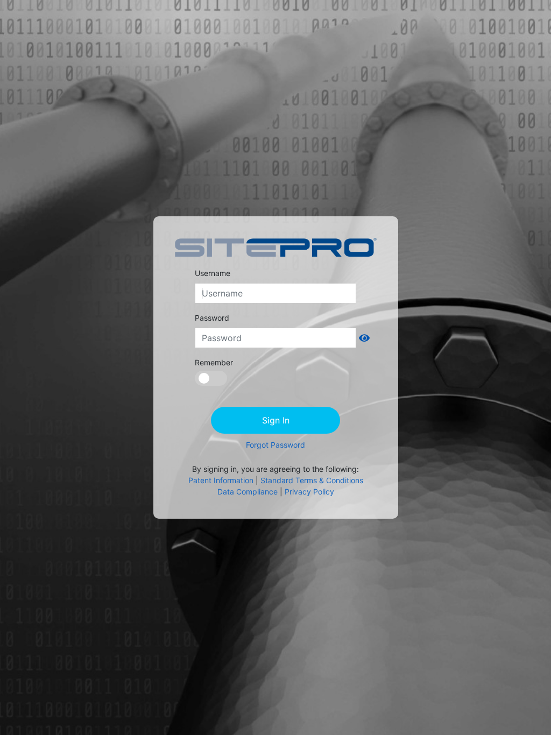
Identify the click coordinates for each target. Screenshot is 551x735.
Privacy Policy (309, 491)
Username (212, 273)
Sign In (275, 420)
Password (212, 317)
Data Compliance (247, 491)
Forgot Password (275, 444)
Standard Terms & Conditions (311, 480)
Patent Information (220, 480)
